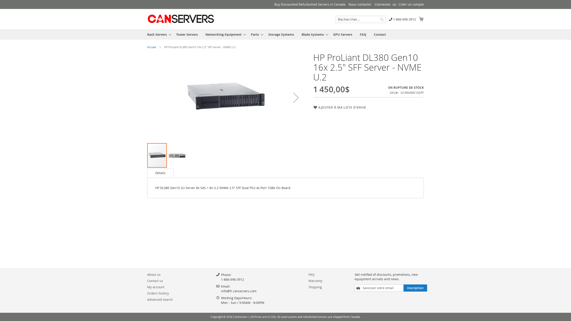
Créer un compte (411, 4)
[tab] (160, 172)
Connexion (383, 4)
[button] (296, 98)
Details (160, 173)
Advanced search (160, 299)
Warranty (315, 281)
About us (154, 274)
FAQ (311, 274)
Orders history (158, 293)
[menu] (285, 34)
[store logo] (180, 19)
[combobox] (361, 19)
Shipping (315, 287)
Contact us (155, 281)
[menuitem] (158, 34)
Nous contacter (360, 4)
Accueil (151, 47)
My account (155, 287)
